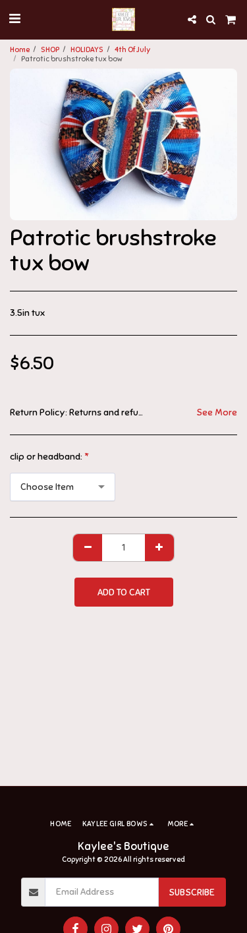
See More (216, 412)
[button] (14, 19)
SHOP (50, 49)
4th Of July (132, 49)
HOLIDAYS (86, 49)
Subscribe (192, 892)
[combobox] (62, 487)
